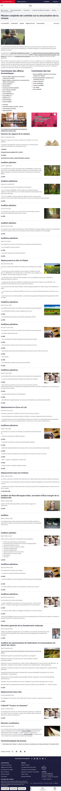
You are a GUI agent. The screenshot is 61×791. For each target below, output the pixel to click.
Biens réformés (5, 772)
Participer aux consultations (28, 769)
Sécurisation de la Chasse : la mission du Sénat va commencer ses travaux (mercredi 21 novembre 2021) (31, 744)
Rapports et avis (30, 23)
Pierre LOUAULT (7, 92)
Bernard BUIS (6, 86)
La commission (5, 23)
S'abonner (46, 1)
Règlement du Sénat (6, 767)
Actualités (5, 104)
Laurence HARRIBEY (38, 85)
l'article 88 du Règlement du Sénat (20, 53)
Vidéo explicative (7, 110)
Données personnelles (38, 783)
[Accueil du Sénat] (30, 5)
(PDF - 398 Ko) (12, 152)
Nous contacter (47, 779)
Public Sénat (24, 774)
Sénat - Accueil (4, 10)
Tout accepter (5, 788)
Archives (54, 10)
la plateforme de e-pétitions (22, 56)
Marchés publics (5, 774)
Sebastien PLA (6, 97)
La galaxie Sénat (7, 1)
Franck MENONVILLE (8, 94)
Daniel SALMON (7, 99)
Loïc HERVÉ (36, 87)
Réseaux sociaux (21, 1)
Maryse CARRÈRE (26, 731)
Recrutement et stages (7, 769)
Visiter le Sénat (25, 765)
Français (57, 1)
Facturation (4, 776)
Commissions (27, 10)
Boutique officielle (26, 776)
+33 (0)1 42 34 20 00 (52, 776)
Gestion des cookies (48, 783)
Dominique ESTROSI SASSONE (11, 88)
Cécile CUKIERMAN (38, 83)
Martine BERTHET (7, 84)
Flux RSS (23, 778)
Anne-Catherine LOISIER (9, 90)
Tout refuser (13, 788)
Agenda (22, 23)
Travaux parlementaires (15, 10)
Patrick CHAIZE (28, 734)
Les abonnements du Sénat (28, 767)
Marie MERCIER (37, 89)
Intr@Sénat (55, 783)
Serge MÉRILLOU (7, 95)
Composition (14, 23)
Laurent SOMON (7, 101)
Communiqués (40, 23)
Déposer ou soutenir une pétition (30, 772)
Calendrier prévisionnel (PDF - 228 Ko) (13, 106)
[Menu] (2, 5)
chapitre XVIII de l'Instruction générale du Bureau (46, 53)
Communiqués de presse (9, 108)
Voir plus (56, 23)
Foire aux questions (6, 765)
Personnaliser (22, 788)
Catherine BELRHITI (38, 81)
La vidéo (3, 176)
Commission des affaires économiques (41, 10)
